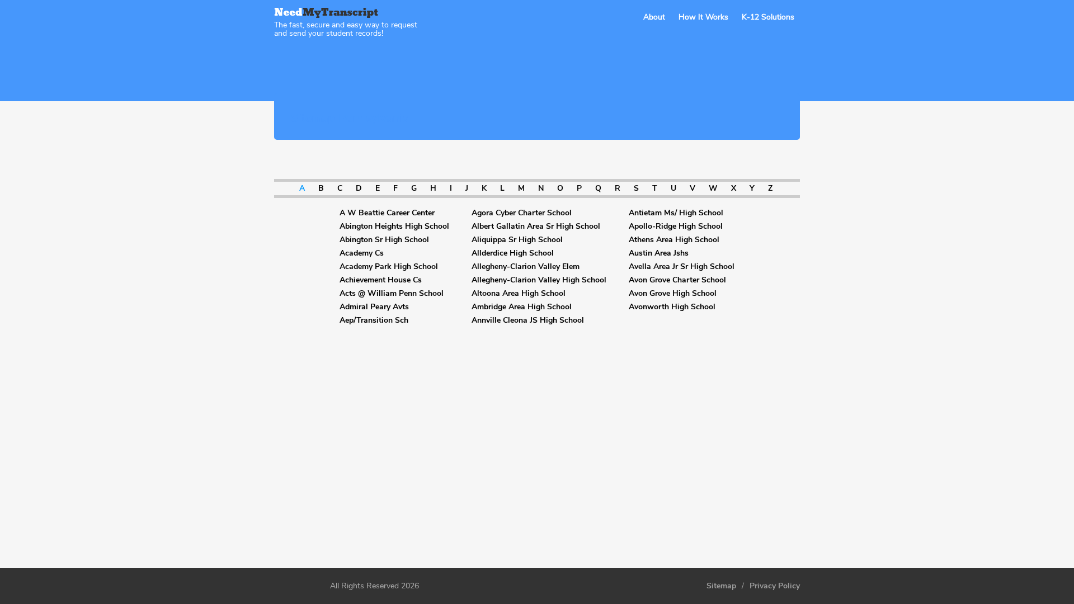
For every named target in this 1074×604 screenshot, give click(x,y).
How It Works (703, 17)
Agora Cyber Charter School (522, 213)
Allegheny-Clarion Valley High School (539, 280)
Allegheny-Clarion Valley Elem (526, 267)
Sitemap (721, 586)
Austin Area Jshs (659, 253)
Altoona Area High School (519, 294)
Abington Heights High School (394, 226)
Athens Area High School (674, 240)
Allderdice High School (513, 253)
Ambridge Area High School (522, 307)
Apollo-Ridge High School (676, 226)
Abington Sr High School (384, 240)
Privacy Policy (775, 586)
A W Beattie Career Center (387, 213)
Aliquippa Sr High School (517, 240)
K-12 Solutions (768, 17)
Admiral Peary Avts (374, 307)
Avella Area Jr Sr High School (681, 267)
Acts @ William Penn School (392, 294)
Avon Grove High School (673, 294)
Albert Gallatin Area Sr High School (536, 226)
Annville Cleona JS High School (528, 320)
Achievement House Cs (381, 280)
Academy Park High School (389, 267)
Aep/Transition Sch (374, 320)
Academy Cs (362, 253)
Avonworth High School (672, 307)
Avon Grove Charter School (677, 280)
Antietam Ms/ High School (676, 213)
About (654, 17)
